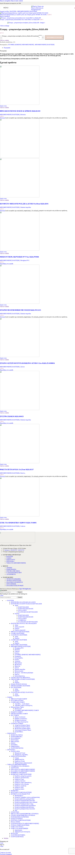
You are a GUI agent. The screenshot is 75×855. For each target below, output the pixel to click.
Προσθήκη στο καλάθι (54, 37)
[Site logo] (37, 9)
